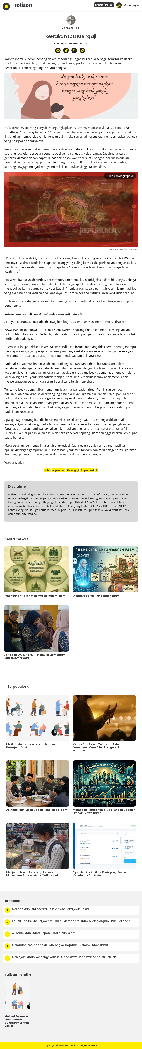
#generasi (58, 470)
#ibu (47, 470)
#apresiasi (87, 470)
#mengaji (73, 470)
